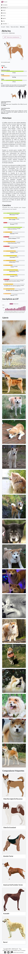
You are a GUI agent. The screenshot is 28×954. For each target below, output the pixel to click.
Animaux (4, 7)
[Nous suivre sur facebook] (5, 952)
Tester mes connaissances (12, 37)
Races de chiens (15, 26)
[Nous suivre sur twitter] (8, 952)
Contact (23, 950)
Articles (4, 13)
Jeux (4, 21)
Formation (5, 4)
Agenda (4, 18)
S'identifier (4, 23)
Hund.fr (5, 1)
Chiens (7, 26)
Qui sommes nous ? (16, 950)
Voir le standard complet (5, 62)
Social (4, 10)
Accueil (3, 26)
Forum (3, 15)
